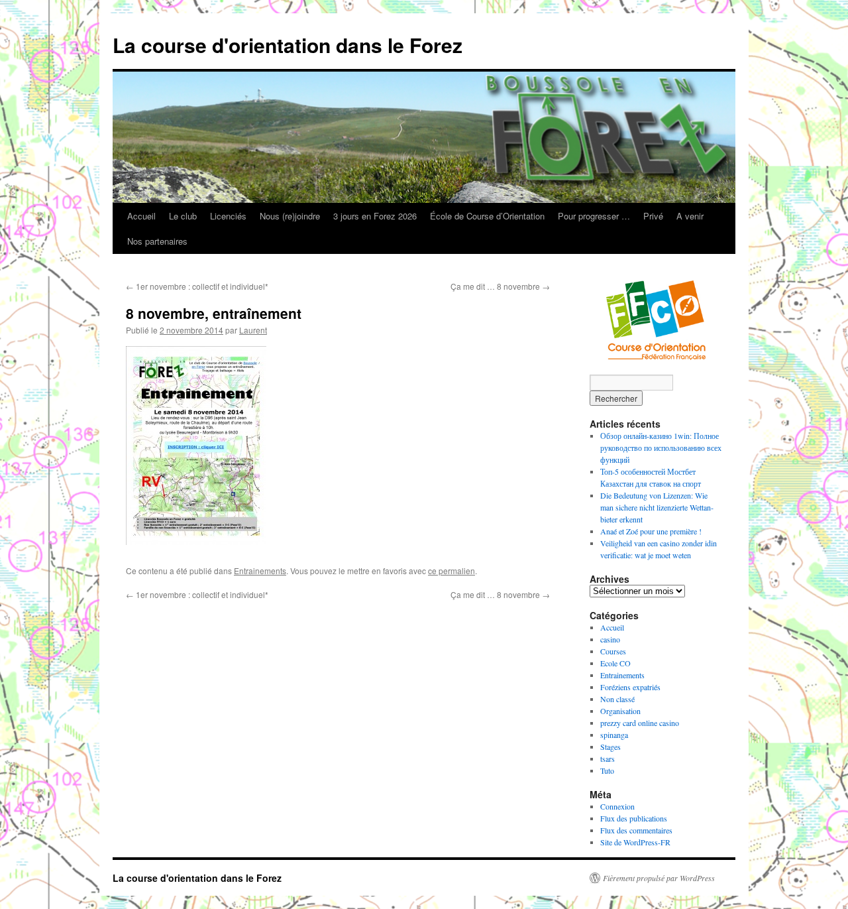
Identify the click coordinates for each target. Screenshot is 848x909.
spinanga (614, 734)
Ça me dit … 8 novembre (500, 286)
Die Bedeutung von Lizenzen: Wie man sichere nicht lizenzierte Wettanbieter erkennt (657, 507)
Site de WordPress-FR (635, 842)
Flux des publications (633, 818)
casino (610, 639)
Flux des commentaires (636, 830)
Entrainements (260, 570)
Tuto (607, 770)
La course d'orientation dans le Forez (287, 44)
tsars (607, 758)
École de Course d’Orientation (487, 216)
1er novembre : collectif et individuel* (197, 286)
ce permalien (451, 570)
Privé (653, 216)
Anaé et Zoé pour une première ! (651, 531)
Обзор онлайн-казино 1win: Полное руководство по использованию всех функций (660, 447)
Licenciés (228, 216)
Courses (613, 651)
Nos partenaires (157, 241)
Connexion (617, 806)
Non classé (617, 699)
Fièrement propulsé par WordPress (659, 878)
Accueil (141, 216)
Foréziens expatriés (630, 687)
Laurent (253, 329)
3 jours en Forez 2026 (375, 216)
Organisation (620, 710)
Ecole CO (615, 663)
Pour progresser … (594, 216)
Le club (183, 216)
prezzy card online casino (639, 722)
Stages (610, 746)
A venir (690, 216)
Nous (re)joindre (290, 216)
